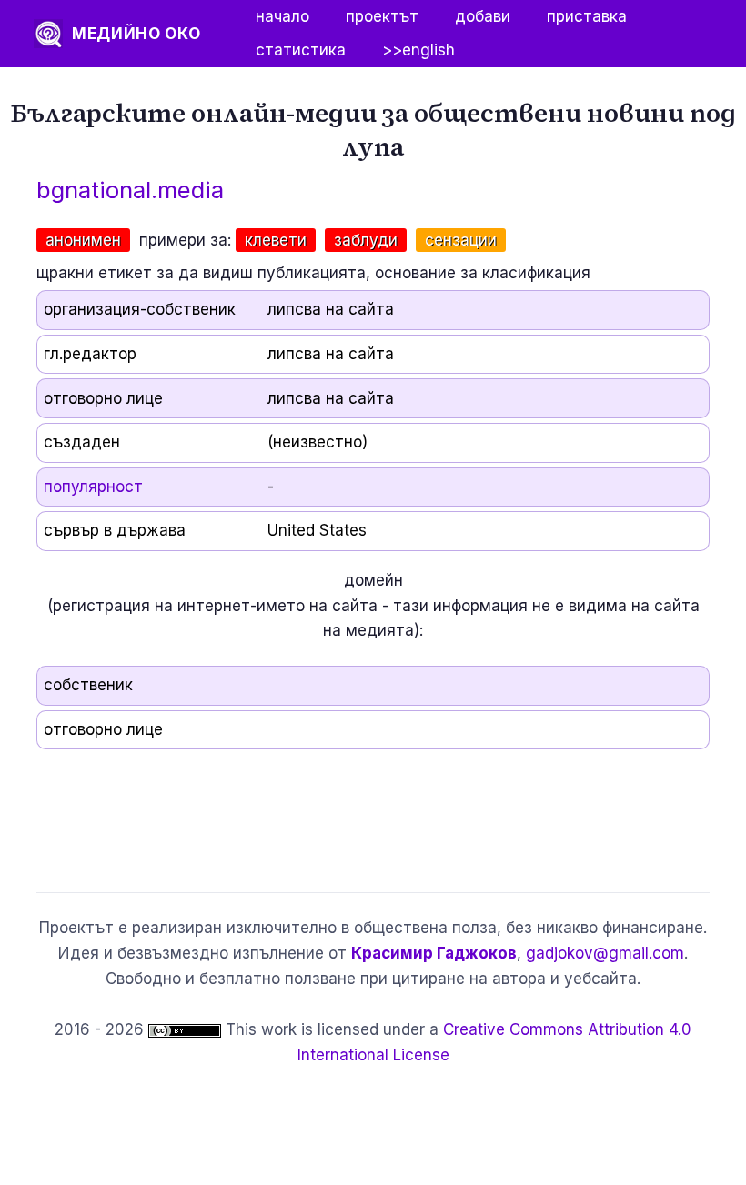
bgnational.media (130, 190)
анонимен (83, 240)
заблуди (366, 240)
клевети (276, 240)
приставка (587, 16)
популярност (93, 486)
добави (482, 16)
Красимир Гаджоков (434, 953)
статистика (301, 50)
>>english (418, 50)
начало (282, 16)
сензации (461, 240)
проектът (382, 16)
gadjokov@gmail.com (605, 953)
